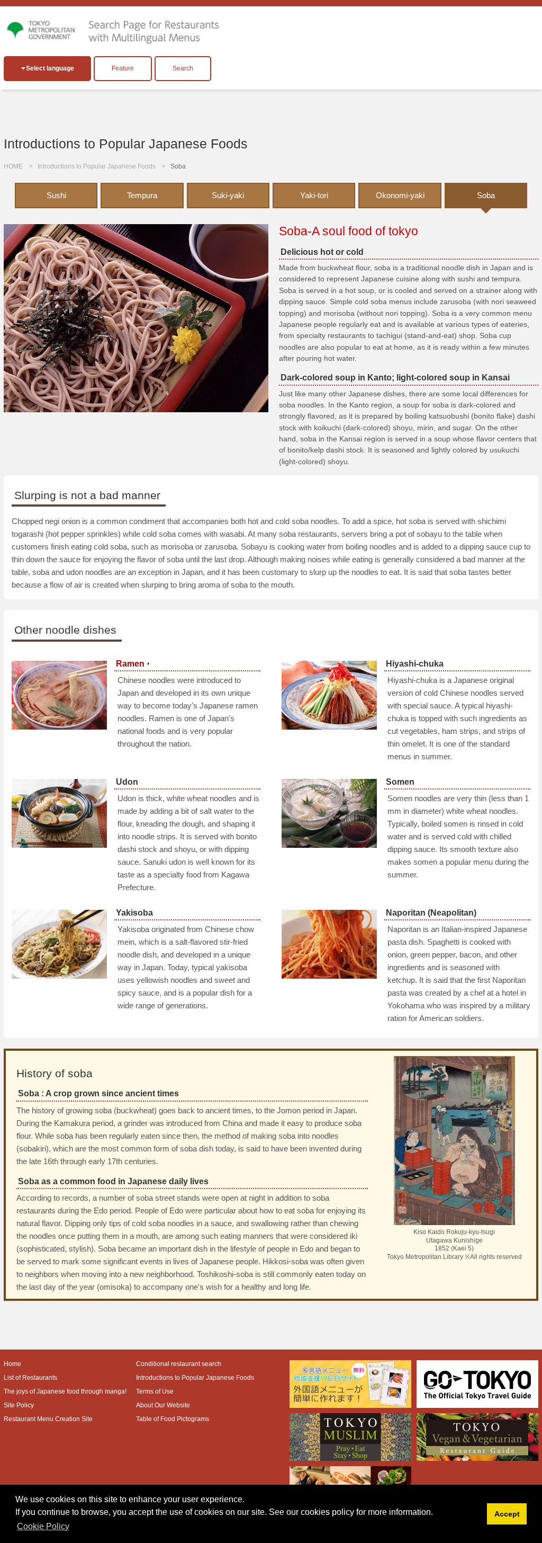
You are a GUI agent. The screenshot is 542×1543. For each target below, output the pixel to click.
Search (183, 68)
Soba (486, 195)
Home (12, 1364)
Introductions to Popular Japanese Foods (97, 166)
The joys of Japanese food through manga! (65, 1391)
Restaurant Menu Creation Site (48, 1419)
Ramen (130, 663)
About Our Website (163, 1405)
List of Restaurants (30, 1377)
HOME (13, 166)
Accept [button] (507, 1514)
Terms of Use (155, 1391)
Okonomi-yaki (400, 195)
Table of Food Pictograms (172, 1419)
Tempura (142, 195)
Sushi (56, 195)
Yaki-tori (314, 195)
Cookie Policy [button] (43, 1526)
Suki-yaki (228, 195)
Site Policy (19, 1405)
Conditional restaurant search (178, 1364)
